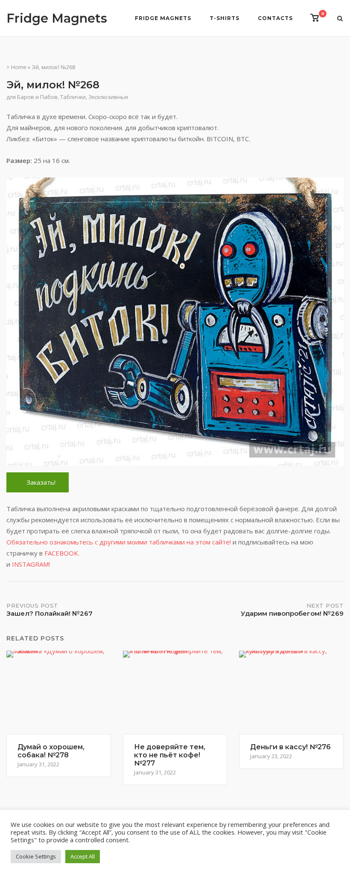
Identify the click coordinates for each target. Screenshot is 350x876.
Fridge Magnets (56, 18)
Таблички (73, 97)
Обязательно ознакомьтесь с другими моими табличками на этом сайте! (119, 542)
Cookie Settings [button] (36, 856)
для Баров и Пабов (32, 97)
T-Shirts (224, 18)
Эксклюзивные (108, 97)
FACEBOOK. (61, 553)
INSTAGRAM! (31, 564)
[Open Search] (340, 19)
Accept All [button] (82, 856)
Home (18, 67)
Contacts (275, 18)
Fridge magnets (163, 18)
